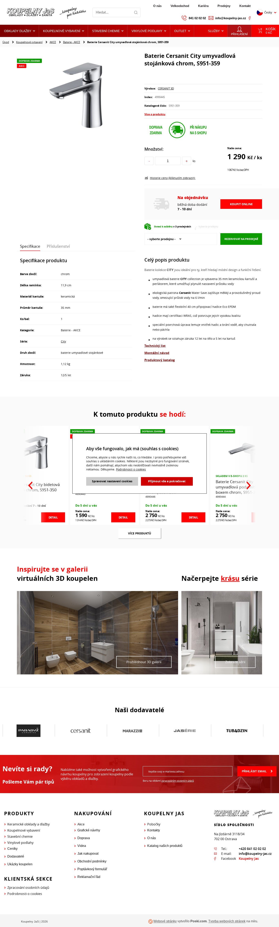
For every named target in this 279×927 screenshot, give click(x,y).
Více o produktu (154, 114)
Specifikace (30, 246)
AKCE (53, 42)
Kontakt (245, 6)
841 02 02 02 (197, 18)
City (63, 341)
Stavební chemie (20, 836)
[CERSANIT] (28, 730)
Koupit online (241, 204)
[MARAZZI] (81, 730)
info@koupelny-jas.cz (230, 18)
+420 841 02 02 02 (252, 848)
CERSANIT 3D (166, 88)
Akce (81, 824)
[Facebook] (250, 18)
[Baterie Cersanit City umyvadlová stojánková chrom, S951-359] (76, 95)
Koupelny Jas (249, 858)
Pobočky (153, 824)
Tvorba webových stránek (227, 921)
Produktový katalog (159, 360)
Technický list (155, 346)
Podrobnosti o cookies (24, 893)
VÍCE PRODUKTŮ (139, 533)
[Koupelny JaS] (46, 12)
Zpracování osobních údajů (28, 887)
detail (53, 517)
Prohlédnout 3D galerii (143, 662)
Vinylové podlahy (20, 842)
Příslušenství (58, 246)
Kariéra (203, 6)
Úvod (5, 42)
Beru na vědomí (168, 780)
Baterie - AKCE (71, 42)
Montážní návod (156, 353)
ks (194, 161)
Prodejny (224, 6)
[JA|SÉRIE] (133, 730)
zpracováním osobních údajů (177, 780)
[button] (182, 31)
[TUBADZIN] (185, 730)
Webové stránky (165, 921)
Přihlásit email (254, 771)
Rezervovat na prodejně (241, 239)
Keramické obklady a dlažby (28, 824)
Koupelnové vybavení (29, 42)
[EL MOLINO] (237, 730)
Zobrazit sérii (235, 662)
